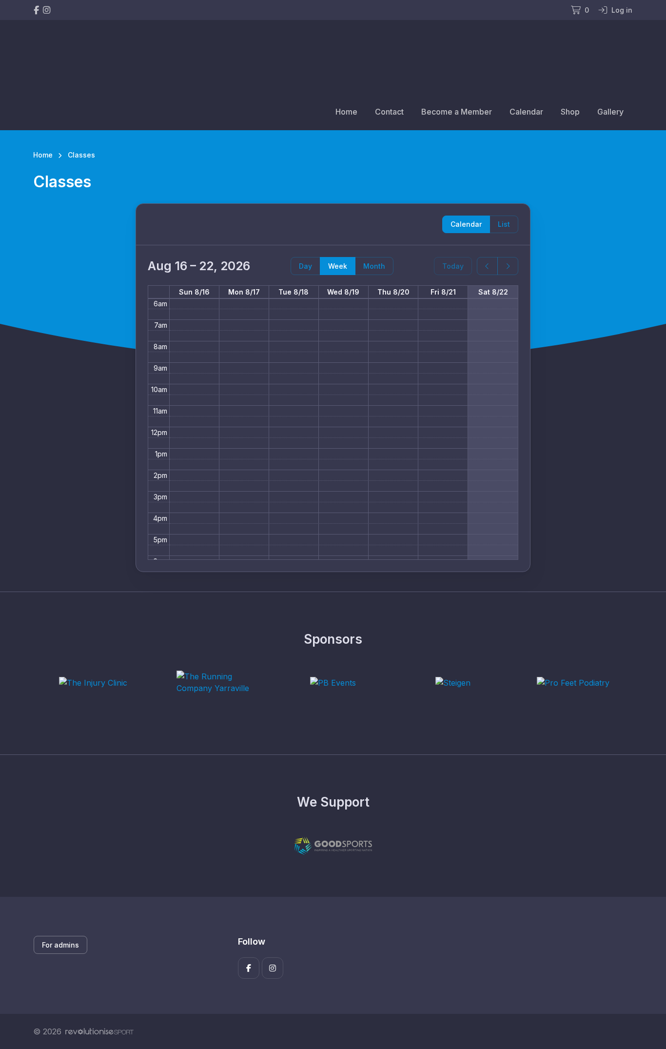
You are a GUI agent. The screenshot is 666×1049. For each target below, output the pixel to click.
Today (453, 266)
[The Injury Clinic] (93, 682)
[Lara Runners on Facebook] (36, 10)
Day (305, 266)
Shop (570, 112)
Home (346, 112)
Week (337, 266)
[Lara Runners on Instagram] (46, 10)
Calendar (526, 112)
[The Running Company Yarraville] (213, 682)
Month (374, 266)
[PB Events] (333, 682)
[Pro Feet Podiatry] (573, 682)
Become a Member (456, 112)
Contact (389, 112)
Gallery (610, 112)
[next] (507, 266)
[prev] (487, 266)
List (504, 224)
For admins (60, 945)
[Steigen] (452, 682)
